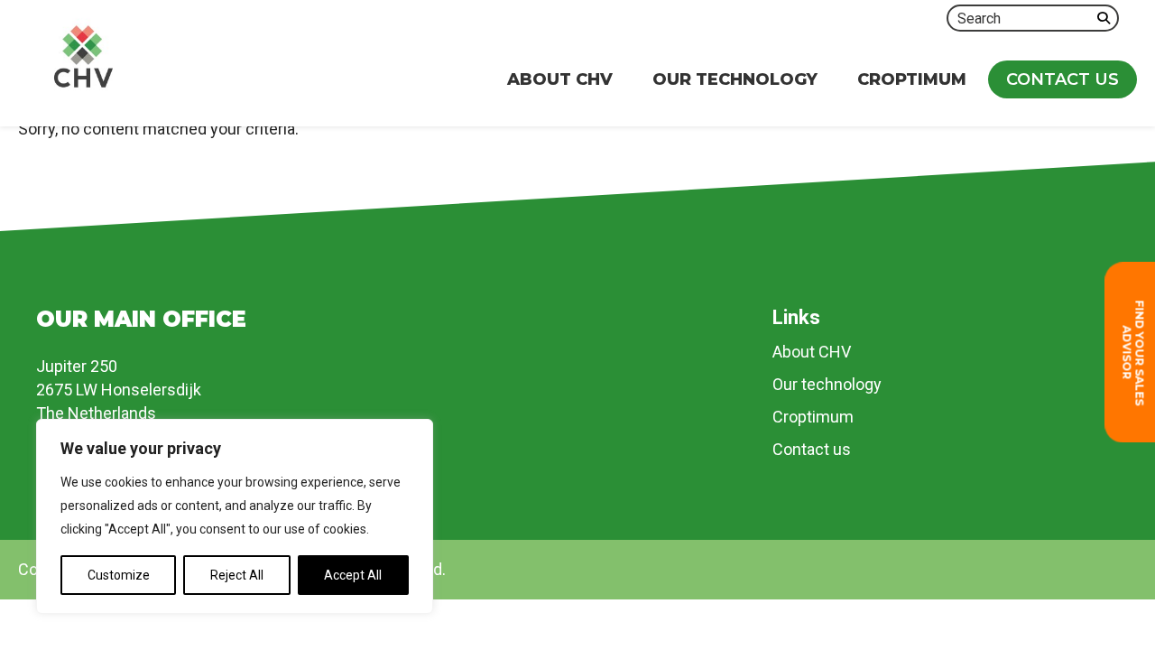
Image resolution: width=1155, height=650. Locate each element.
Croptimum (813, 416)
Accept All (353, 575)
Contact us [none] (1062, 79)
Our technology (827, 384)
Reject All (236, 575)
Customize (119, 575)
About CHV (811, 351)
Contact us (811, 449)
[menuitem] (560, 79)
